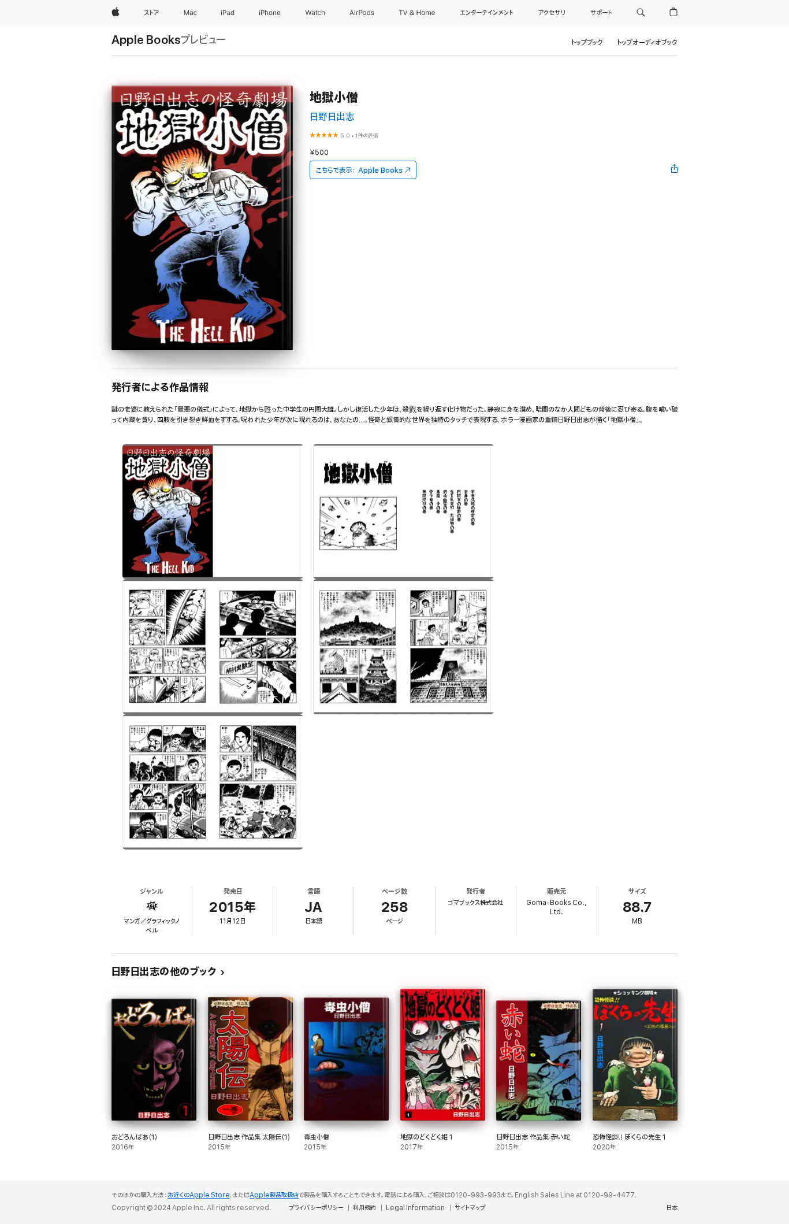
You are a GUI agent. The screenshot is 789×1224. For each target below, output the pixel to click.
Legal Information (415, 1208)
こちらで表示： (359, 170)
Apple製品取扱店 (274, 1195)
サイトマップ (470, 1208)
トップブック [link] (587, 42)
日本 (672, 1208)
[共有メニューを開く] (674, 169)
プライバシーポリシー (316, 1208)
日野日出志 (332, 117)
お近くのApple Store (199, 1195)
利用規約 (364, 1208)
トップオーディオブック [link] (647, 42)
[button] (641, 12)
